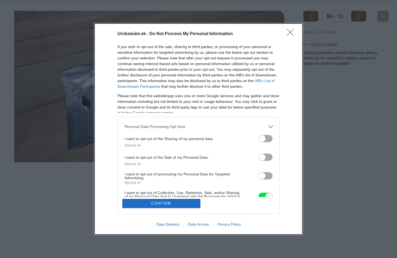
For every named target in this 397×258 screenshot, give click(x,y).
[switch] (265, 138)
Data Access (198, 224)
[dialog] (198, 129)
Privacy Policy (229, 224)
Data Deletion (168, 224)
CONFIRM (161, 203)
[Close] (292, 34)
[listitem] (198, 127)
